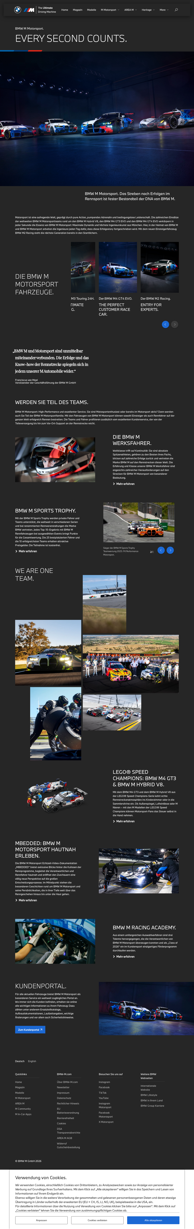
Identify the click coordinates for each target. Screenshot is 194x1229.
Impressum (63, 1092)
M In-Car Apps (23, 1114)
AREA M (19, 1103)
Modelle (91, 9)
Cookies (61, 1123)
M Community (23, 1108)
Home (64, 9)
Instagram (104, 1082)
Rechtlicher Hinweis (68, 1103)
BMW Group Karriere (152, 1105)
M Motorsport (22, 1098)
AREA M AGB (64, 1138)
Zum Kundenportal (28, 1029)
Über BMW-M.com (67, 1082)
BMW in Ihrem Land (152, 1100)
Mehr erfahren (125, 484)
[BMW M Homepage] (24, 9)
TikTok (103, 1092)
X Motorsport (106, 1121)
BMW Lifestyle (149, 1095)
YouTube (104, 1098)
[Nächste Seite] (174, 324)
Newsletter (63, 1087)
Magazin (77, 9)
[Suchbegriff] (176, 10)
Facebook (104, 1087)
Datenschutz (64, 1098)
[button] (110, 10)
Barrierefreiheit (65, 1118)
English (32, 1061)
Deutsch (20, 1061)
